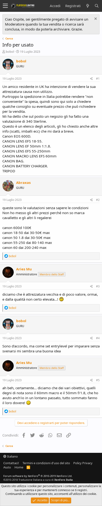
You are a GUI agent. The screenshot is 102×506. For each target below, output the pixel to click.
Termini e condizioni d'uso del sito (46, 463)
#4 (98, 338)
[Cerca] (96, 5)
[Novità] (87, 5)
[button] (5, 6)
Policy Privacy (83, 463)
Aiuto (7, 467)
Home (18, 467)
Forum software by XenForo (37, 476)
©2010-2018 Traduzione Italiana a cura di (38, 479)
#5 (98, 380)
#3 (98, 286)
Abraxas (23, 182)
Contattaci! (11, 463)
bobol (10, 51)
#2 (98, 200)
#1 (98, 79)
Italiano (12, 456)
